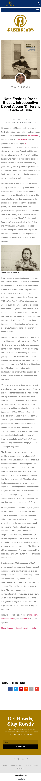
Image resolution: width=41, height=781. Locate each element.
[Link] (27, 759)
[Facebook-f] (14, 759)
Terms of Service (20, 775)
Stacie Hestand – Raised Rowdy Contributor (18, 628)
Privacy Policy (20, 779)
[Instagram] (23, 759)
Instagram (33, 615)
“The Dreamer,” (22, 140)
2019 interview (33, 136)
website (25, 619)
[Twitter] (18, 759)
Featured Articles (21, 122)
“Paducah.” (28, 143)
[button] (38, 3)
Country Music (10, 122)
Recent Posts (32, 122)
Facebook (5, 619)
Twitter (12, 619)
